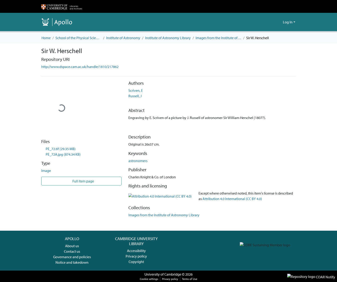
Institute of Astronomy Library (168, 37)
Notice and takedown (71, 262)
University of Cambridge (162, 274)
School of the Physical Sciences (78, 37)
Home (46, 37)
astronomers (137, 160)
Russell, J (135, 96)
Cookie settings (149, 279)
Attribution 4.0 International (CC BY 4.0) (232, 198)
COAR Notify (325, 277)
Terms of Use (189, 279)
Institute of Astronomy (123, 37)
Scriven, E (135, 90)
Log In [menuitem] (288, 22)
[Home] (61, 6)
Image (46, 170)
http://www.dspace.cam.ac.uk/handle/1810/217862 (80, 66)
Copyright (136, 261)
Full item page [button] (83, 181)
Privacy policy (136, 256)
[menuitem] (279, 22)
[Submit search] (272, 22)
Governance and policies (72, 257)
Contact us (72, 251)
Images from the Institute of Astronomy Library (218, 37)
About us (72, 246)
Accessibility (136, 250)
